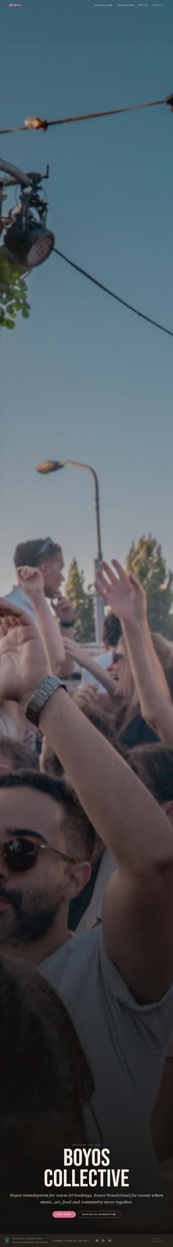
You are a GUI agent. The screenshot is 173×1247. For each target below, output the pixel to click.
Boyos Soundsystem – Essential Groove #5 (30, 1242)
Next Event (64, 1214)
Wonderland (125, 5)
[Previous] (97, 1241)
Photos (143, 5)
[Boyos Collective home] (15, 5)
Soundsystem (103, 5)
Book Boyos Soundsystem (99, 1214)
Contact (158, 5)
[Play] (103, 1241)
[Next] (110, 1241)
